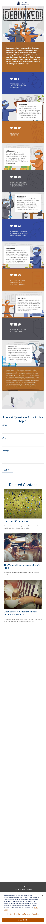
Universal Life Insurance (16, 521)
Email (4, 438)
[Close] (42, 895)
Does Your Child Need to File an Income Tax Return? (20, 613)
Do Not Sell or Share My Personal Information (23, 914)
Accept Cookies (23, 920)
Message (5, 451)
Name (4, 425)
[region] (23, 908)
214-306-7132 (26, 889)
